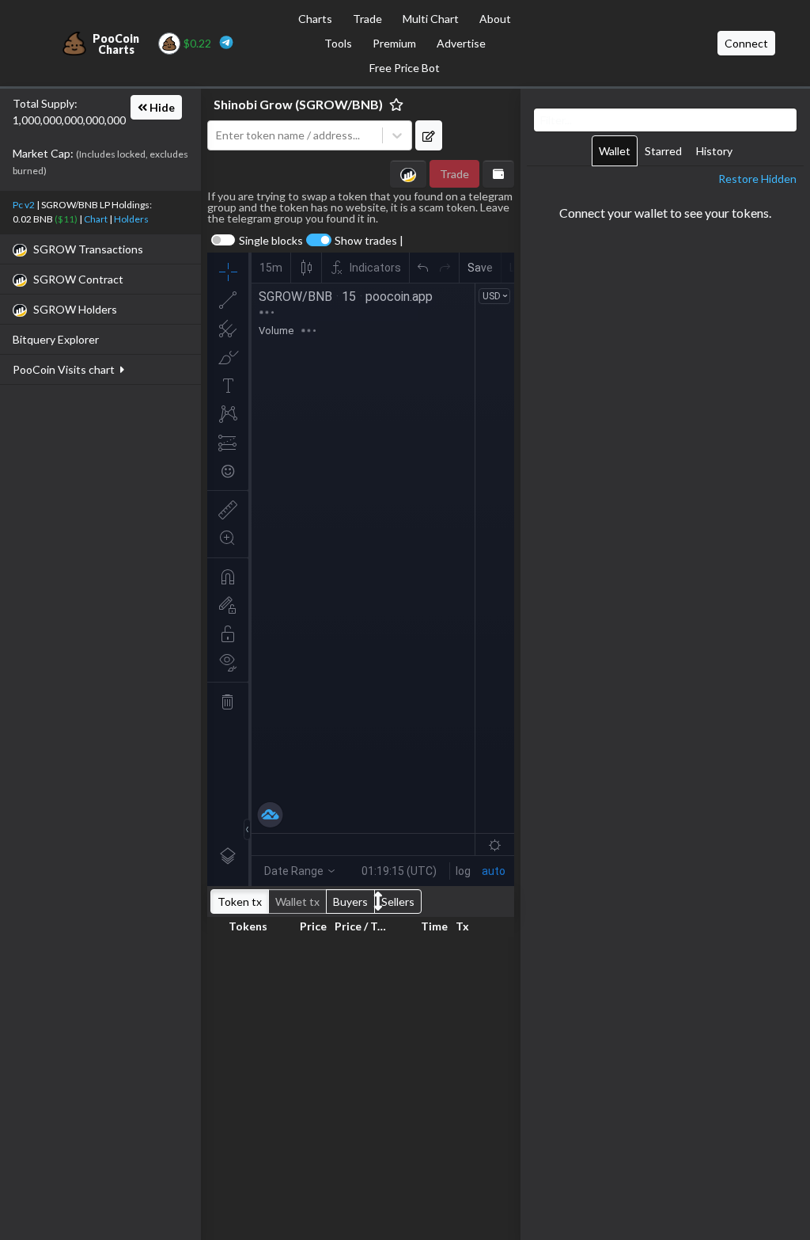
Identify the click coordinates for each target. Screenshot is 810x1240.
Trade (367, 18)
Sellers (397, 901)
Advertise (461, 43)
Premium (394, 43)
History (714, 151)
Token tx (240, 901)
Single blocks (271, 240)
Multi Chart (431, 18)
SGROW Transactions (88, 249)
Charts (315, 18)
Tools (338, 43)
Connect (746, 43)
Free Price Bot (404, 67)
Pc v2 (24, 205)
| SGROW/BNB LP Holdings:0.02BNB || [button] (82, 212)
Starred (663, 151)
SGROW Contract (78, 279)
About (495, 18)
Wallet (614, 151)
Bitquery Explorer (56, 339)
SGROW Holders (75, 309)
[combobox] (295, 136)
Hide (161, 107)
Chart (96, 219)
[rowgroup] (360, 1085)
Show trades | (369, 240)
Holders (131, 219)
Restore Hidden (757, 178)
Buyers (350, 901)
